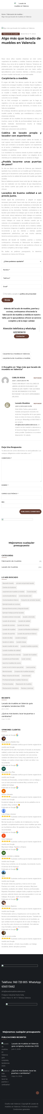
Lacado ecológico (21, 638)
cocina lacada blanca (9, 596)
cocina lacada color (25, 596)
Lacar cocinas (26, 659)
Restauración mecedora (10, 688)
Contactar (20, 336)
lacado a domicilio (29, 617)
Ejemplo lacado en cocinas (11, 604)
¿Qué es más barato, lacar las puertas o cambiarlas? (18, 715)
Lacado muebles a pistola (29, 646)
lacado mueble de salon (10, 646)
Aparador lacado (8, 583)
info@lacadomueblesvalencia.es (26, 425)
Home (4, 14)
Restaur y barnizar (27, 688)
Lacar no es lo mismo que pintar (13, 667)
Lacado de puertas (9, 634)
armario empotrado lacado (25, 583)
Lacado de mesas (23, 625)
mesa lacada (26, 676)
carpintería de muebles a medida (16, 358)
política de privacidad (28, 294)
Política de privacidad (29, 1107)
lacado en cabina (8, 642)
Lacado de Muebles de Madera (28, 629)
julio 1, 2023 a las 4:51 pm (20, 380)
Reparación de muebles (24, 684)
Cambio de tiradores (9, 587)
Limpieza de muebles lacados (24, 671)
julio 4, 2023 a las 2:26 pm (23, 406)
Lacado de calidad (24, 621)
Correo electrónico (10, 493)
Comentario (7, 458)
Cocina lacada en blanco (10, 600)
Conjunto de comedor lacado (30, 600)
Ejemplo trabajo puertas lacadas (13, 613)
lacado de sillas (8, 638)
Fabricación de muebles (14, 14)
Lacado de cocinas (9, 625)
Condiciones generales (21, 1109)
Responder (37, 378)
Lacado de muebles (10, 567)
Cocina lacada (31, 592)
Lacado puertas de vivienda (12, 655)
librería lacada (7, 671)
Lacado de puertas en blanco (27, 634)
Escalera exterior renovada (11, 617)
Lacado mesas (21, 642)
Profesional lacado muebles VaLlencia (15, 680)
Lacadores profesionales (11, 659)
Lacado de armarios (9, 621)
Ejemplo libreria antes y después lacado (15, 608)
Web (3, 502)
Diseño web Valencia (12, 1104)
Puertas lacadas (8, 684)
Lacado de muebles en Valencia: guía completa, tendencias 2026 (17, 704)
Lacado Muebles (22, 403)
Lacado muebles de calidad (11, 650)
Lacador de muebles (30, 655)
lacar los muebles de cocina (12, 663)
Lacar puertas (30, 667)
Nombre (5, 485)
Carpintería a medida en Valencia (16, 354)
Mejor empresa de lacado (11, 676)
